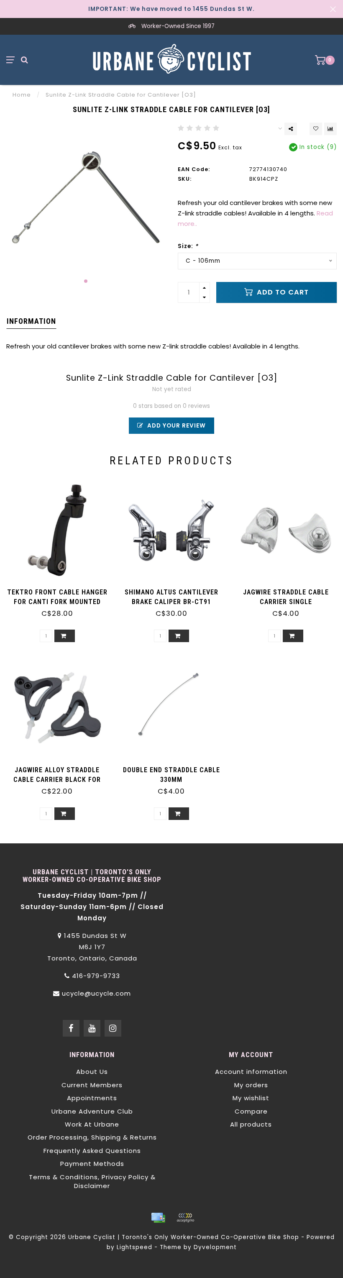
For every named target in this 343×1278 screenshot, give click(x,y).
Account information (251, 1071)
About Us (92, 1071)
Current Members (92, 1085)
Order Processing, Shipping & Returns (92, 1137)
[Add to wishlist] (316, 129)
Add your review (176, 426)
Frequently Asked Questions (92, 1150)
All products (251, 1124)
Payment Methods (92, 1163)
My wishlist (251, 1098)
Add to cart (282, 292)
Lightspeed (134, 1247)
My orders (251, 1085)
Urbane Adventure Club (92, 1111)
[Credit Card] (158, 1217)
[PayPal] (185, 1217)
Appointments (92, 1098)
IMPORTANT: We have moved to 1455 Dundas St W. (171, 9)
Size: (188, 246)
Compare (251, 1111)
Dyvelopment (215, 1247)
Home (22, 95)
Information (31, 321)
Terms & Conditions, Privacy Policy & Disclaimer (92, 1181)
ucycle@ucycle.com (96, 993)
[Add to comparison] (330, 129)
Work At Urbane (92, 1124)
